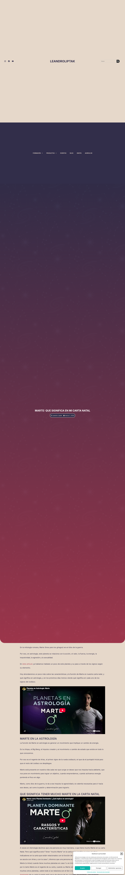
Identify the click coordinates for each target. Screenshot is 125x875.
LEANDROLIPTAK (62, 61)
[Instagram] (5, 61)
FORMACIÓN (37, 153)
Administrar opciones (114, 868)
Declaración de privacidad (103, 872)
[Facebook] (9, 61)
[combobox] (108, 61)
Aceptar (82, 868)
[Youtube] (12, 61)
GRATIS (79, 153)
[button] (121, 854)
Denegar (98, 868)
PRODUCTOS (50, 153)
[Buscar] (118, 61)
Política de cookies (91, 872)
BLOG (71, 153)
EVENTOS (63, 153)
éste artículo (28, 664)
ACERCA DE (88, 153)
